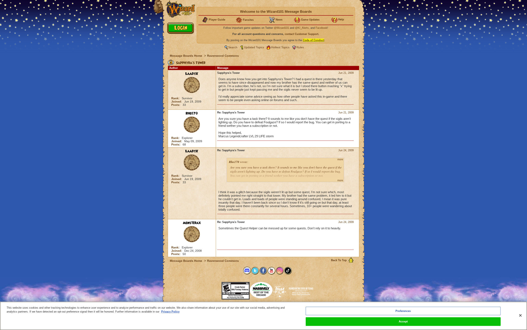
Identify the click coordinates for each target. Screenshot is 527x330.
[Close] (520, 315)
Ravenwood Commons (223, 55)
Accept (403, 321)
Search (232, 47)
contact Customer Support (301, 34)
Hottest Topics (280, 47)
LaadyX (191, 73)
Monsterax (192, 222)
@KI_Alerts (302, 27)
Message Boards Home (186, 55)
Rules (300, 47)
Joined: (177, 101)
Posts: (176, 104)
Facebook (321, 27)
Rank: (175, 98)
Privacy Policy (170, 311)
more (340, 159)
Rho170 (192, 113)
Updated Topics (254, 47)
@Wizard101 (281, 27)
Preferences (403, 311)
